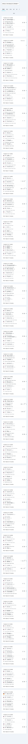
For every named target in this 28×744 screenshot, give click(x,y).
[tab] (3, 9)
